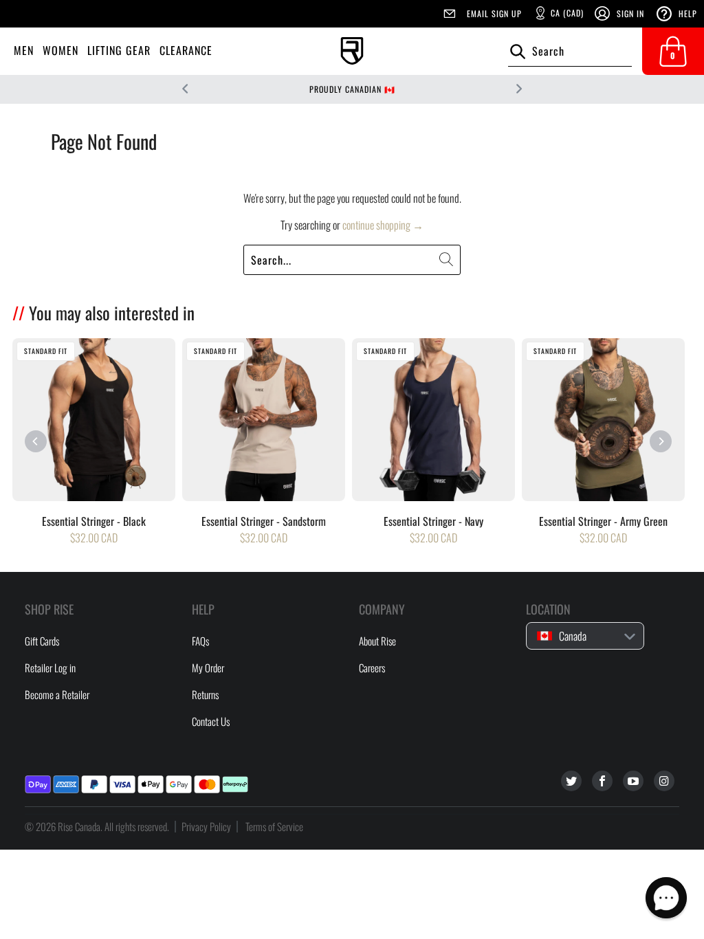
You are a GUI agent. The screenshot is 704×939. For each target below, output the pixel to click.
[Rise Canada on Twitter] (571, 781)
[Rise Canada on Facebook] (602, 781)
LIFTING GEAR (119, 50)
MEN (24, 50)
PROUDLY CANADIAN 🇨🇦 (352, 89)
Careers (372, 667)
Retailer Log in (50, 667)
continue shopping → (383, 225)
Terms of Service (274, 826)
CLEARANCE (186, 50)
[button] (666, 897)
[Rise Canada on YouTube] (633, 781)
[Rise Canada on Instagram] (664, 781)
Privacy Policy (206, 826)
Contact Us (211, 721)
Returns (205, 694)
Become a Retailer (57, 694)
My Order (208, 667)
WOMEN (60, 50)
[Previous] (35, 441)
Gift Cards (42, 640)
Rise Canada (79, 826)
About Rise (377, 640)
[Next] (661, 441)
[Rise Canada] (352, 51)
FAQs (200, 640)
